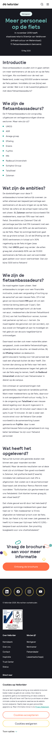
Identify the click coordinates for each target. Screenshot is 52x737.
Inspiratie (7, 657)
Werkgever (31, 642)
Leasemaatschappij (35, 657)
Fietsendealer (33, 652)
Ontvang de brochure (26, 566)
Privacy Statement (42, 707)
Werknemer (32, 647)
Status (6, 667)
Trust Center (8, 662)
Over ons (7, 647)
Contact (6, 652)
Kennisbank (8, 642)
